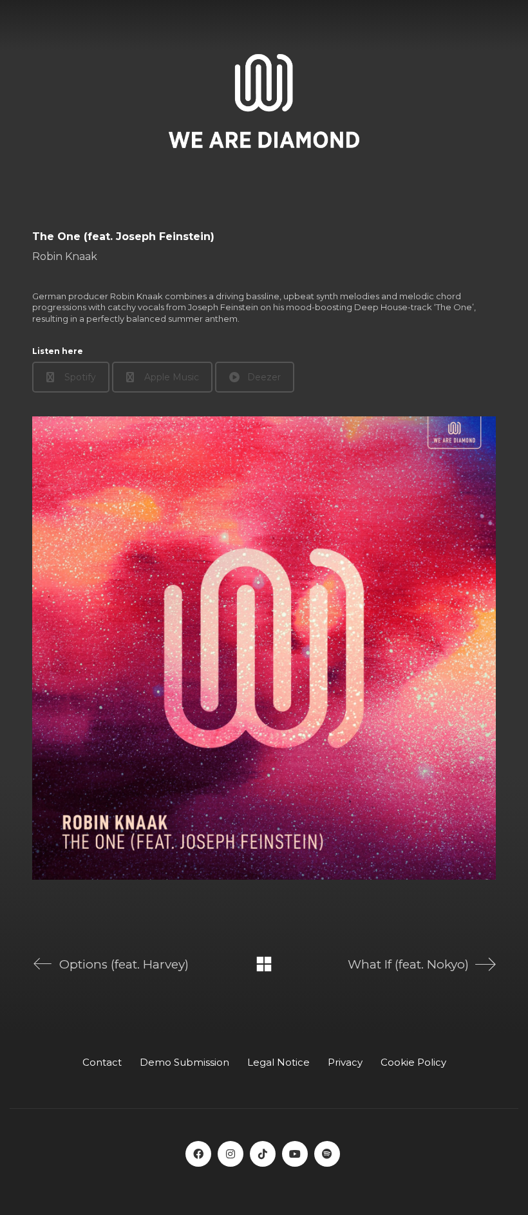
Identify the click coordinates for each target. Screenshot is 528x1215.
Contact (102, 1062)
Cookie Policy (413, 1062)
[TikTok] (263, 1154)
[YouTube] (295, 1154)
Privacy (345, 1062)
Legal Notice (278, 1062)
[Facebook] (198, 1154)
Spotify (80, 377)
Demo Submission (184, 1062)
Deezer (264, 377)
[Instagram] (230, 1154)
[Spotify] (327, 1154)
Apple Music (171, 377)
